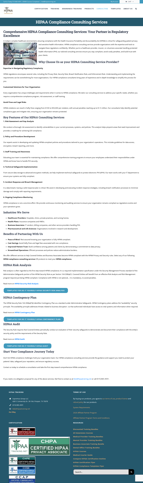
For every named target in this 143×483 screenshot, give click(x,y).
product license (122, 398)
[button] (136, 8)
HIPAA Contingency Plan (25, 312)
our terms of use (108, 398)
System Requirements (81, 407)
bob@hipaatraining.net (48, 2)
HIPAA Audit (20, 339)
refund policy (78, 402)
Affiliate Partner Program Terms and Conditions (91, 418)
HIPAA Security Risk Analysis (26, 283)
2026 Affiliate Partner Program (85, 413)
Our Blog (12, 412)
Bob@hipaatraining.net (82, 379)
